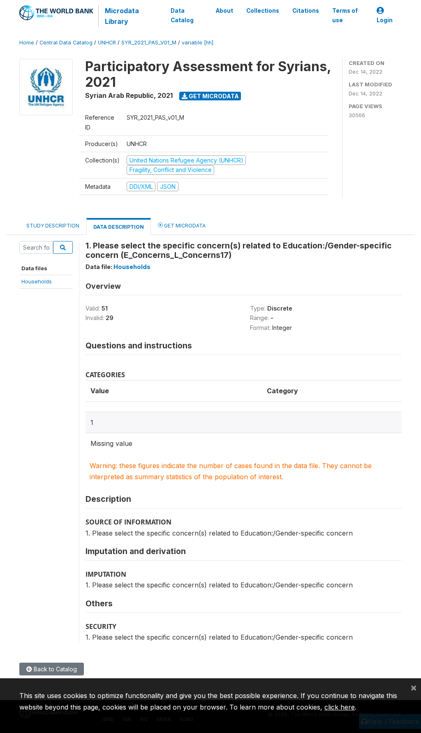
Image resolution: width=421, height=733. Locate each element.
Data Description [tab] (118, 227)
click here (339, 707)
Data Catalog (182, 15)
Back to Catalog (54, 669)
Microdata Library (122, 16)
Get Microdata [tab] (184, 226)
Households (36, 281)
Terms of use (345, 15)
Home (26, 42)
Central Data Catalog (66, 42)
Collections (262, 10)
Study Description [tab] (52, 226)
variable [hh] (197, 42)
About (224, 10)
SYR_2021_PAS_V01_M (148, 42)
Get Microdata (213, 96)
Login (385, 20)
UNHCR (107, 42)
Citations (305, 10)
